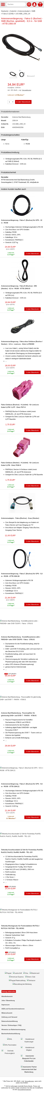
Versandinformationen (24, 1089)
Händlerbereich (7, 996)
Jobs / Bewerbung (8, 1000)
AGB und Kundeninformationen (13, 1009)
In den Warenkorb (23, 102)
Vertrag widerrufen (8, 991)
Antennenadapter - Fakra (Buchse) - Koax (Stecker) (20, 518)
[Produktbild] (22, 48)
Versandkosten (26, 90)
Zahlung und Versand (9, 1017)
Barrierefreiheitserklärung (10, 1033)
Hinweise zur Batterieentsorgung (13, 1029)
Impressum (5, 1005)
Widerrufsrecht (6, 1013)
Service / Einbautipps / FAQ (11, 1025)
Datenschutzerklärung (9, 1021)
